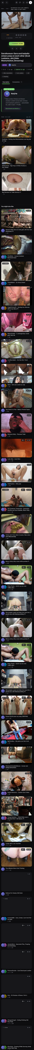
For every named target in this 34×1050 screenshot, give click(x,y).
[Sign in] (30, 2)
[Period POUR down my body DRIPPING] (16, 707)
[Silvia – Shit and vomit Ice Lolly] (16, 375)
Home (2, 8)
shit (28, 73)
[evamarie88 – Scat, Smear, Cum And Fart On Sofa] (16, 909)
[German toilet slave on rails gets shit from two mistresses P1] (16, 221)
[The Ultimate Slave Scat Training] (16, 859)
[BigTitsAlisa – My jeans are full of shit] (16, 732)
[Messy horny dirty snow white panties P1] (16, 552)
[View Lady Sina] (5, 460)
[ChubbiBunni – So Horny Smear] (16, 273)
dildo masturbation (7, 73)
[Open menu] (2, 2)
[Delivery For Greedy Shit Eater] (16, 884)
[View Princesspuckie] (5, 971)
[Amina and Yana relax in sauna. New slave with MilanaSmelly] (16, 526)
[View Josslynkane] (5, 945)
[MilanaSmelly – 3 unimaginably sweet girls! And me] (16, 325)
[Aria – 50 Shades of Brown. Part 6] (16, 986)
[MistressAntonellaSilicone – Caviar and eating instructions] (16, 757)
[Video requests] (16, 2)
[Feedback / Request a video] (20, 2)
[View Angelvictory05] (5, 308)
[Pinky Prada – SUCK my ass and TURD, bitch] (16, 577)
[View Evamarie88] (5, 918)
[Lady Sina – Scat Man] (16, 450)
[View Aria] (5, 996)
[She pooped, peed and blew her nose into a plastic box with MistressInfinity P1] (16, 604)
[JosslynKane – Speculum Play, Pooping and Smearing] (16, 936)
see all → (29, 117)
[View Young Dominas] (5, 818)
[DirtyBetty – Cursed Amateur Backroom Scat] (16, 247)
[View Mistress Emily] (5, 435)
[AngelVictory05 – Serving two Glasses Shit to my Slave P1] (16, 299)
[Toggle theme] (23, 2)
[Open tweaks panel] (27, 2)
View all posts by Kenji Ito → (12, 108)
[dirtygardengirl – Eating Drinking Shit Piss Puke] (16, 1011)
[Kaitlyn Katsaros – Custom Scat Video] (16, 783)
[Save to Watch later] (29, 210)
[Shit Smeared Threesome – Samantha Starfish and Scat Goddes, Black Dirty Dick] (16, 500)
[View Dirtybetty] (5, 257)
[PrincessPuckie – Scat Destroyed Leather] (16, 961)
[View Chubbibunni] (5, 283)
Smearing (5, 76)
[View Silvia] (5, 385)
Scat (7, 8)
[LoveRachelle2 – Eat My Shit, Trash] (16, 351)
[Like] (16, 48)
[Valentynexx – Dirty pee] (16, 474)
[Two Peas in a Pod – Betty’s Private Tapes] (16, 400)
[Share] (12, 48)
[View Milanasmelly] (5, 334)
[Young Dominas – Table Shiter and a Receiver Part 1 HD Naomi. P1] (16, 808)
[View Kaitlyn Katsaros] (5, 793)
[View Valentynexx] (5, 484)
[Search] (6, 2)
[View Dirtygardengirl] (5, 1021)
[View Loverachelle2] (5, 361)
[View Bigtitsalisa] (5, 742)
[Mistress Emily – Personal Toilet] (16, 425)
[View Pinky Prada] (5, 587)
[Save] (20, 48)
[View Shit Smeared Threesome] (5, 509)
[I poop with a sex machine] (16, 834)
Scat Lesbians (20, 73)
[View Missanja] (5, 1047)
